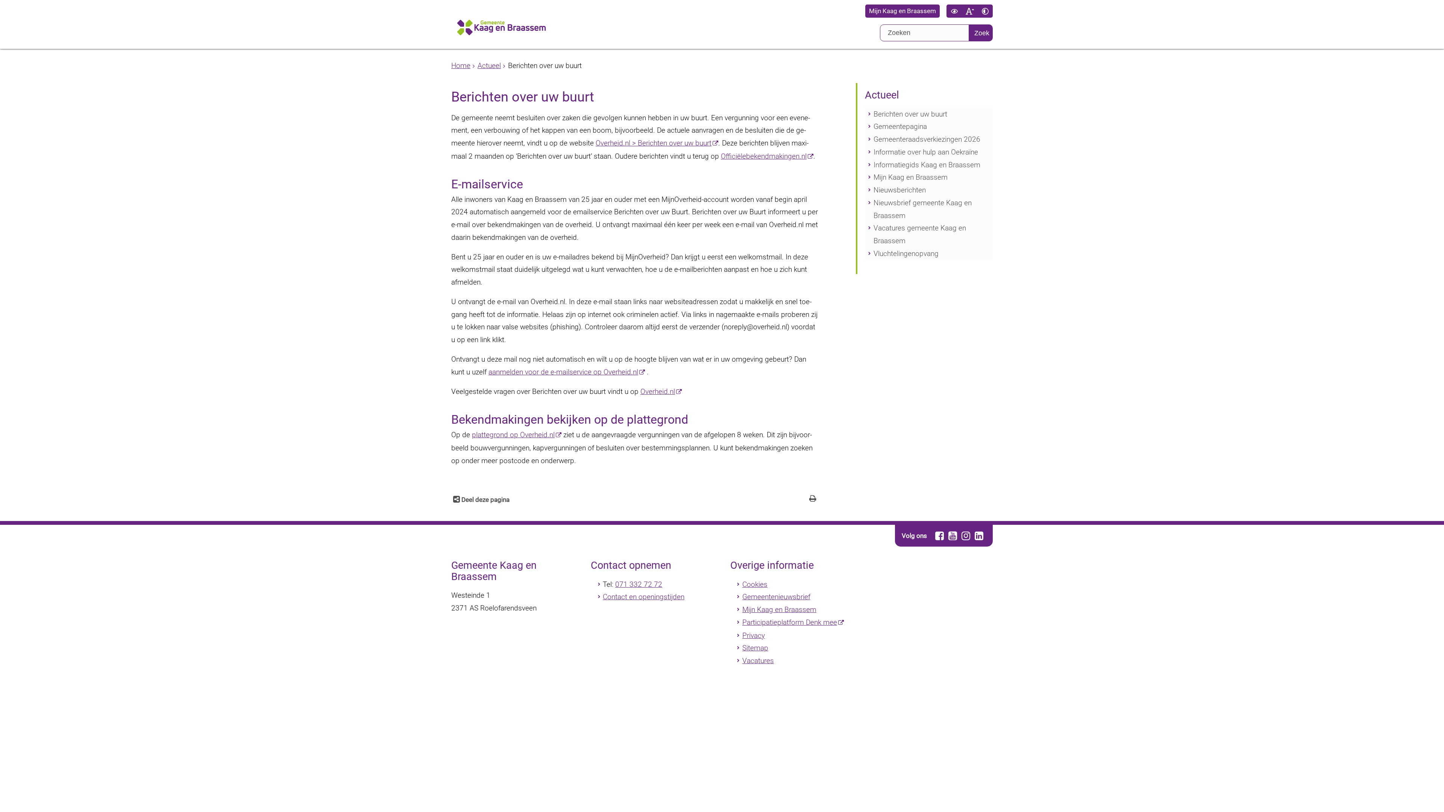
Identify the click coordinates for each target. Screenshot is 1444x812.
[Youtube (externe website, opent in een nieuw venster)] (952, 535)
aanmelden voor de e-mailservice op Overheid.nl (563, 372)
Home (460, 65)
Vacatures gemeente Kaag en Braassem (920, 234)
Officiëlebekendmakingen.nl (764, 156)
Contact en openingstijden (643, 596)
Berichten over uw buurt (910, 114)
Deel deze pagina (485, 499)
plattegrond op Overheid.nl (513, 434)
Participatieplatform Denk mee (789, 622)
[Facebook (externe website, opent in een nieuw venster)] (939, 535)
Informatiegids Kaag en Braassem (927, 165)
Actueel (489, 65)
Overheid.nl (657, 391)
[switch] (954, 11)
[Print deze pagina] (813, 499)
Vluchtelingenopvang (906, 253)
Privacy (753, 635)
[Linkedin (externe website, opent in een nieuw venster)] (979, 535)
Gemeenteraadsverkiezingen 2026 (927, 139)
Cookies (755, 584)
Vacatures (758, 660)
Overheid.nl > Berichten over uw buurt (653, 143)
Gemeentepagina (900, 126)
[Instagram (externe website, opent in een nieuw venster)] (966, 535)
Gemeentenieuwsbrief (776, 596)
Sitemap (755, 648)
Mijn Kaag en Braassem (902, 11)
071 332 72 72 (638, 584)
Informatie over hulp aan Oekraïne (926, 152)
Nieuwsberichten (900, 190)
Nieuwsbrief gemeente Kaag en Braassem (923, 209)
